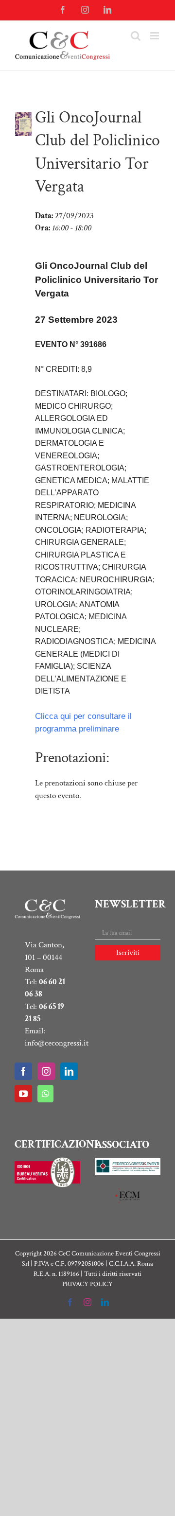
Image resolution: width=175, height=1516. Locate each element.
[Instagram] (46, 1071)
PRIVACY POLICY (87, 1284)
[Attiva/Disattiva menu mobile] (155, 36)
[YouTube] (23, 1093)
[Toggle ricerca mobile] (135, 36)
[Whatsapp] (45, 1093)
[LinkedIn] (69, 1071)
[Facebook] (23, 1071)
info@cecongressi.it (56, 1043)
